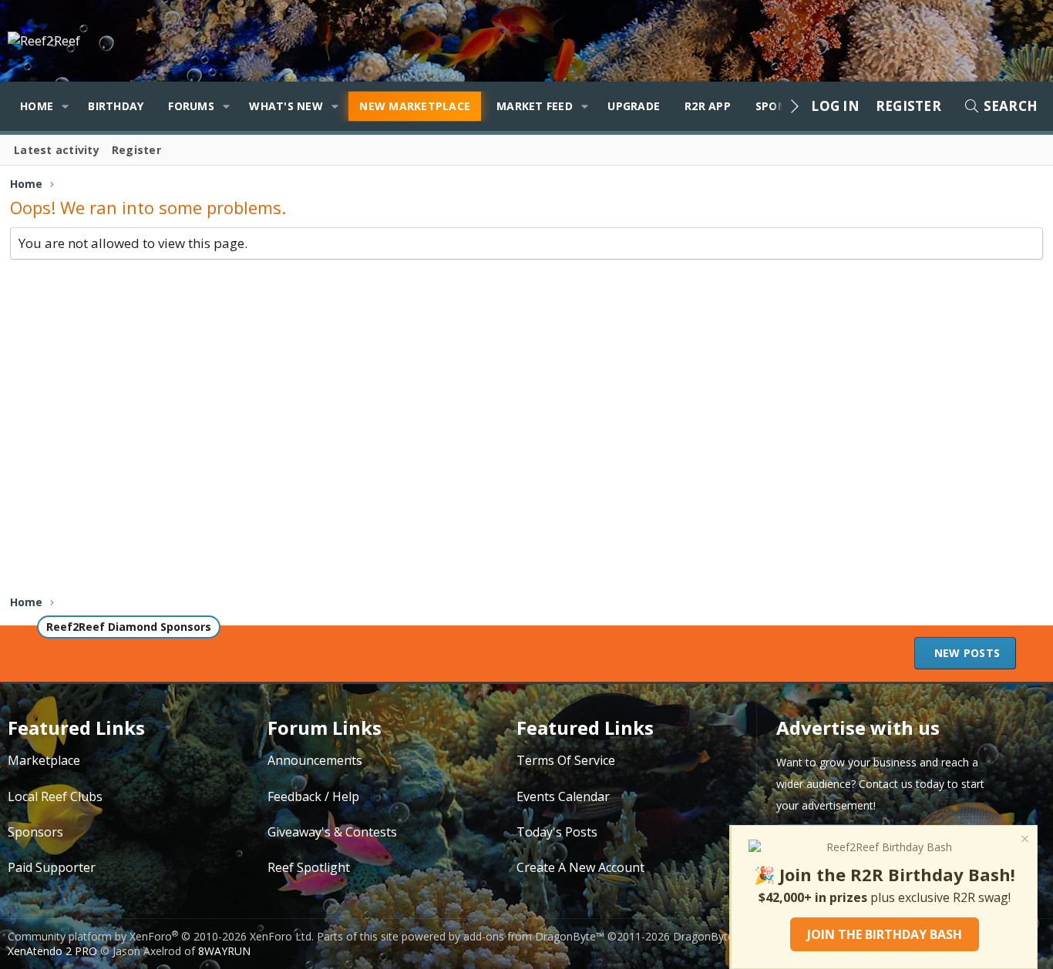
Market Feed (534, 106)
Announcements (314, 760)
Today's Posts (556, 831)
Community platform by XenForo (161, 936)
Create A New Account (580, 867)
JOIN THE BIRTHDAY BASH (884, 934)
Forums (191, 106)
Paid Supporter (52, 867)
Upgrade (633, 106)
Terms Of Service (565, 760)
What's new (286, 106)
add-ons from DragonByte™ (533, 936)
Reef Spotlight (308, 867)
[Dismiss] (1024, 840)
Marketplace (44, 760)
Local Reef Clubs (55, 796)
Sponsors (35, 831)
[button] (65, 106)
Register (136, 149)
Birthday (115, 106)
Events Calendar (563, 796)
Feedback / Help (313, 796)
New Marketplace (414, 106)
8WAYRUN (224, 951)
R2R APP (708, 106)
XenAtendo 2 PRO (52, 951)
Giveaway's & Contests (332, 831)
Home (36, 106)
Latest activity (56, 149)
